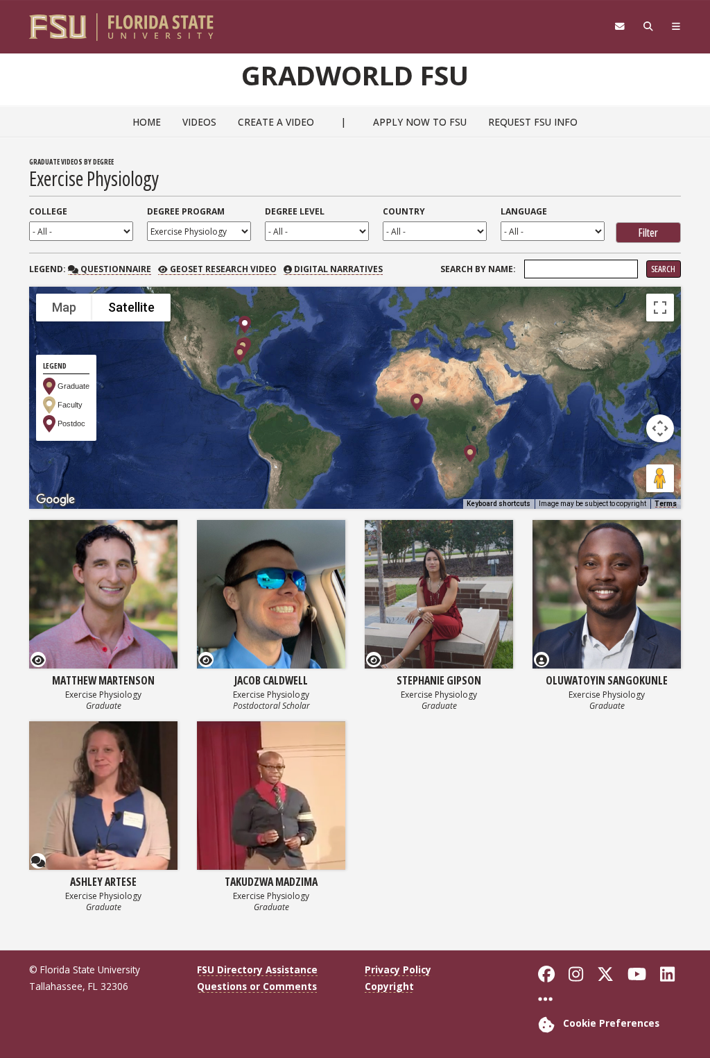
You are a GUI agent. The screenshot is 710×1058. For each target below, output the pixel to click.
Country (404, 211)
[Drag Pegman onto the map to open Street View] (660, 478)
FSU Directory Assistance (257, 969)
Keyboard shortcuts (498, 503)
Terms (666, 503)
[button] (240, 353)
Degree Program (186, 211)
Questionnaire (114, 269)
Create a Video (276, 121)
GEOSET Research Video (222, 269)
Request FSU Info (533, 121)
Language (524, 211)
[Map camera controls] (660, 428)
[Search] (648, 26)
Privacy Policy (398, 969)
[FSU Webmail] (619, 26)
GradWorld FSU (355, 75)
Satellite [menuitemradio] (131, 307)
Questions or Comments (257, 986)
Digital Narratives (337, 269)
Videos (199, 121)
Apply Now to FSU (420, 121)
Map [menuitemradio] (64, 307)
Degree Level (294, 211)
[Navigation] (675, 26)
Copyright (389, 986)
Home (146, 121)
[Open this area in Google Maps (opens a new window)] (55, 500)
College (48, 211)
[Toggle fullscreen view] (660, 307)
